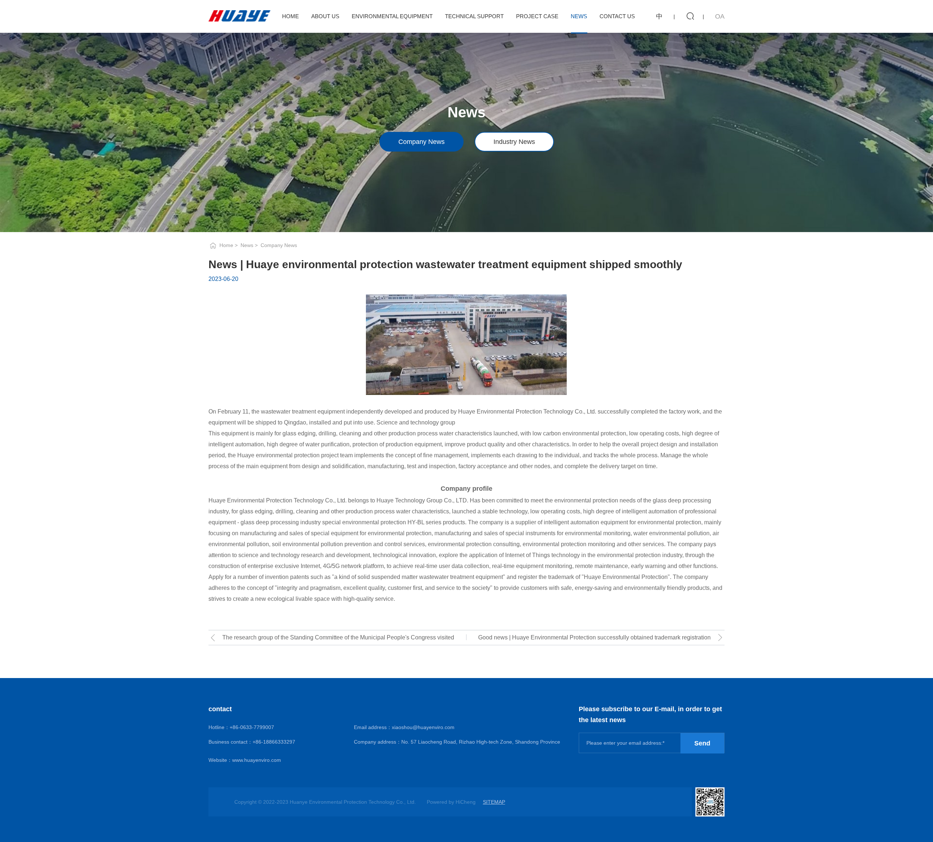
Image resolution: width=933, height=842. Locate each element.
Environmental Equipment (392, 16)
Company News (421, 141)
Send (702, 743)
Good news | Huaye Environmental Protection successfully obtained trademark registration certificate (594, 639)
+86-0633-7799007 (252, 727)
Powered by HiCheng (451, 802)
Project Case (537, 16)
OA (720, 16)
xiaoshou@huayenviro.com (423, 727)
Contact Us (617, 16)
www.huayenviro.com (256, 760)
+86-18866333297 (274, 742)
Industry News (514, 141)
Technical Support (474, 16)
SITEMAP (494, 802)
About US (325, 16)
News (579, 16)
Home (290, 16)
